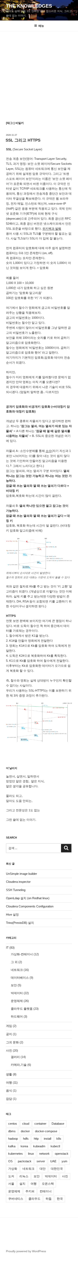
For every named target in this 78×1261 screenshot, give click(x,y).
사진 (9, 1050)
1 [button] (10, 465)
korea (24, 1146)
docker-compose (46, 1131)
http (36, 1138)
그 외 (14, 962)
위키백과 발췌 (51, 228)
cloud (25, 1123)
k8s (58, 1138)
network (44, 1153)
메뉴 (41, 25)
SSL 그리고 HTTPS (23, 140)
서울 (11, 1183)
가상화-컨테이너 (22, 954)
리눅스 (23, 1176)
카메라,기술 (19, 1064)
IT (7, 947)
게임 (9, 1026)
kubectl (55, 1146)
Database (58, 1123)
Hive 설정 (12, 914)
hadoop (13, 1138)
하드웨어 (17, 1016)
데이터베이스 (20, 977)
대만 (43, 1168)
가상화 (12, 1168)
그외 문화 (12, 1042)
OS (10, 1161)
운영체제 (17, 1001)
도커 (11, 1176)
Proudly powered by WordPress (26, 1251)
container (40, 1123)
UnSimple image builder (21, 873)
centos (12, 1123)
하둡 (49, 1198)
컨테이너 (46, 1191)
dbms (12, 1131)
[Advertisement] (39, 72)
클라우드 (34, 1198)
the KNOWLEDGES (29, 6)
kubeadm (39, 1146)
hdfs (26, 1138)
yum (64, 1161)
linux (31, 1153)
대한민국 (57, 1168)
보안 (14, 985)
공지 (9, 1034)
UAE (53, 1161)
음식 (9, 1090)
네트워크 (17, 969)
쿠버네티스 (15, 1198)
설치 (22, 1183)
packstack (24, 1161)
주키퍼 (29, 1191)
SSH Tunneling (15, 890)
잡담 (9, 1098)
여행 (9, 1082)
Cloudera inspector (18, 881)
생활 (9, 1074)
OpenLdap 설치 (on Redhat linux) (27, 898)
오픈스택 (48, 1183)
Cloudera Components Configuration (29, 906)
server (41, 1161)
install (47, 1138)
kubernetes (15, 1153)
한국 (60, 1198)
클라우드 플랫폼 (22, 1008)
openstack (61, 1153)
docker (25, 1131)
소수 (49, 451)
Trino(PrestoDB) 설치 (20, 922)
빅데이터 (17, 993)
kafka (11, 1146)
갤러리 (15, 1057)
